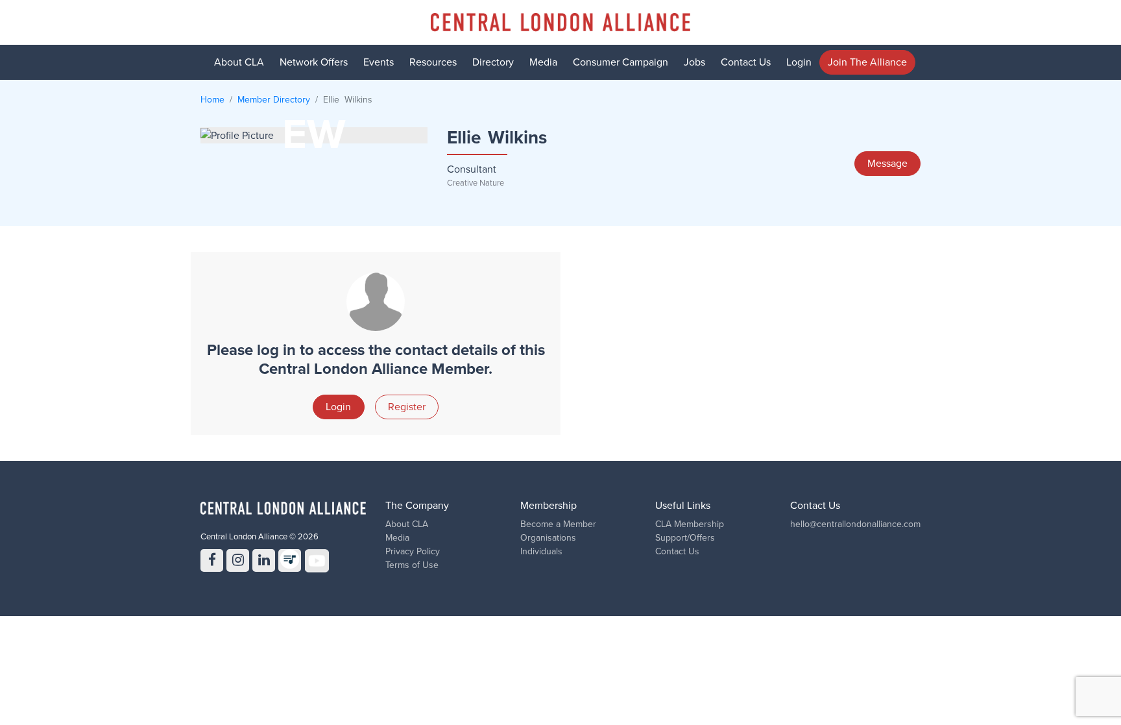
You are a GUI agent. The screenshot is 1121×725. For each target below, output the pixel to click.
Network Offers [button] (314, 62)
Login (799, 62)
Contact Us (746, 62)
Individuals (541, 551)
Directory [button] (493, 62)
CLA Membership (689, 524)
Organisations (548, 537)
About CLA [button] (239, 62)
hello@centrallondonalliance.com (855, 524)
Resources (433, 62)
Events (378, 62)
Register (407, 406)
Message (887, 163)
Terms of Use (412, 565)
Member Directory (273, 99)
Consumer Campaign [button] (620, 62)
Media (543, 62)
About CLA (406, 524)
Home (212, 99)
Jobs (694, 62)
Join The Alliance (867, 62)
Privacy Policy (412, 551)
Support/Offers (685, 537)
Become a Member (558, 524)
